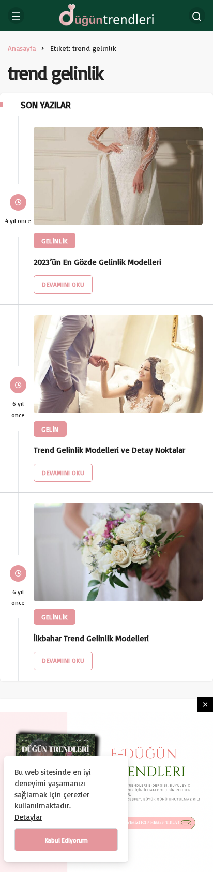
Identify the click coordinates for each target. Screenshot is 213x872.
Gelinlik (54, 241)
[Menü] (16, 15)
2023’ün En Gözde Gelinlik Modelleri (97, 262)
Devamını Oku (63, 284)
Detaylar (28, 817)
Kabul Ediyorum (66, 840)
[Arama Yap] (197, 15)
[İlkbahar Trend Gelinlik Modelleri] (118, 552)
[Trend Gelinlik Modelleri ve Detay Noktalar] (118, 364)
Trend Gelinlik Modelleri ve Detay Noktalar (109, 450)
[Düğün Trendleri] (106, 15)
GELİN (50, 429)
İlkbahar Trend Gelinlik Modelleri (91, 638)
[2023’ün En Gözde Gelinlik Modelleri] (118, 176)
